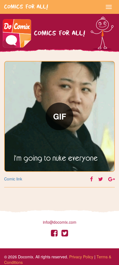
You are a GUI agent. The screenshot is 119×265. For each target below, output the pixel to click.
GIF (59, 116)
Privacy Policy (81, 256)
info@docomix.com (59, 222)
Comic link (13, 179)
